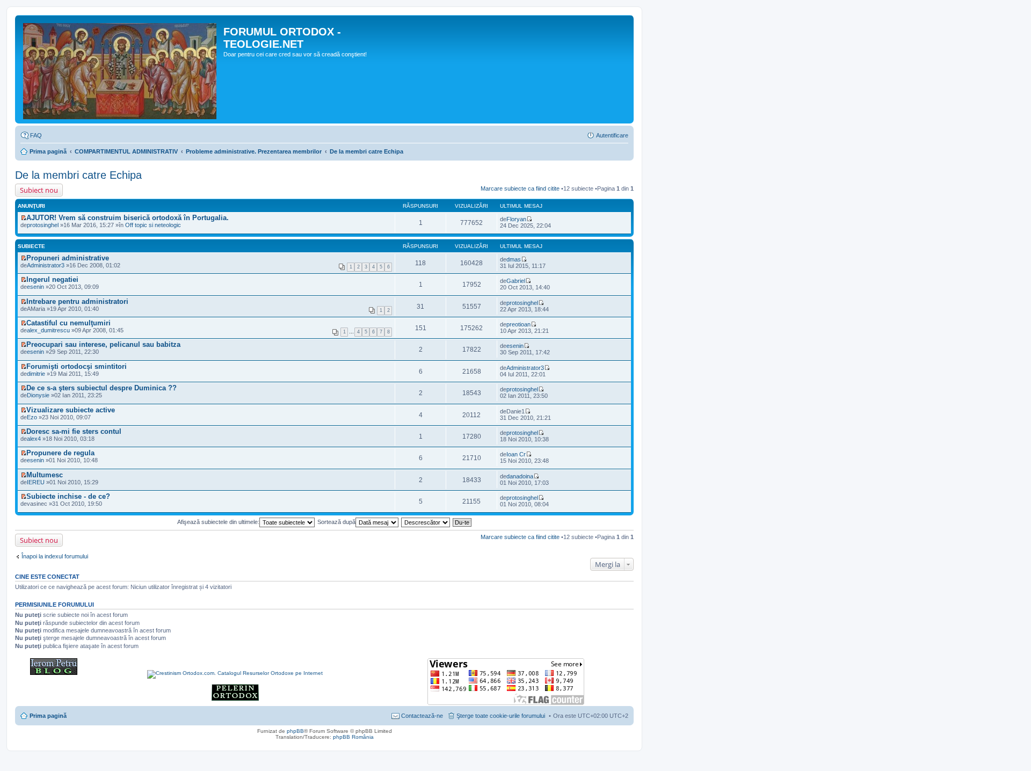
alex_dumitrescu (48, 330)
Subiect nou (39, 190)
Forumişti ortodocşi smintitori (76, 366)
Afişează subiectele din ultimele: (218, 522)
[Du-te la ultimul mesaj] (529, 219)
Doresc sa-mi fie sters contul (73, 431)
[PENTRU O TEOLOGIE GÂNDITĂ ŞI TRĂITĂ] (53, 673)
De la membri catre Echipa (366, 151)
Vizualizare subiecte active (70, 410)
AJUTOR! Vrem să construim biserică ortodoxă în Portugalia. (127, 218)
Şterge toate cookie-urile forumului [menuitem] (500, 715)
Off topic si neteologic (153, 225)
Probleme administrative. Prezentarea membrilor (254, 151)
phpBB (295, 731)
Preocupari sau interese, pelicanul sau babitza (103, 344)
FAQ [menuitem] (36, 135)
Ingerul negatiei (52, 279)
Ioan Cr (516, 454)
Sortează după (336, 522)
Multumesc (44, 475)
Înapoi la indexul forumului (54, 556)
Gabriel (515, 281)
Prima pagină (48, 151)
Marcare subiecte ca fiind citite (520, 188)
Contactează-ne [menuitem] (422, 715)
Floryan (516, 219)
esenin (515, 346)
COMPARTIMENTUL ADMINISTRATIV (126, 151)
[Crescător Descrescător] (426, 522)
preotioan (518, 324)
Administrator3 (45, 265)
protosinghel (43, 225)
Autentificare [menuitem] (612, 135)
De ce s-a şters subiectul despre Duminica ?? (101, 388)
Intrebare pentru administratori (77, 301)
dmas (513, 259)
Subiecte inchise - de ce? (68, 496)
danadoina (519, 476)
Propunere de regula (60, 453)
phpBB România (353, 737)
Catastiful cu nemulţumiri (68, 323)
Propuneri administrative (67, 258)
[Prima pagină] (120, 69)
